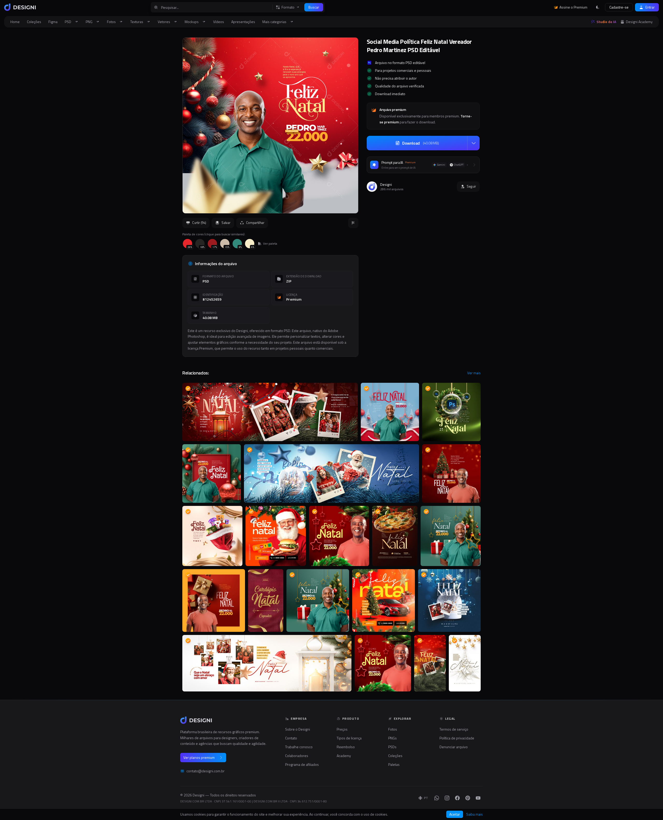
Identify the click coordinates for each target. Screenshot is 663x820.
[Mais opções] (473, 143)
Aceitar (454, 814)
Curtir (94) (199, 222)
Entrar (650, 7)
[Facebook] (457, 798)
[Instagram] (447, 798)
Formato (288, 7)
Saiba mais (474, 814)
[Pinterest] (467, 798)
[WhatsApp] (436, 798)
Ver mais (474, 373)
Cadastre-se (619, 7)
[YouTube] (478, 798)
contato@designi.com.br (205, 771)
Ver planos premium (199, 757)
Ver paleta (270, 244)
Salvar (225, 222)
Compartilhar (255, 222)
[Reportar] (353, 223)
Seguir (471, 186)
